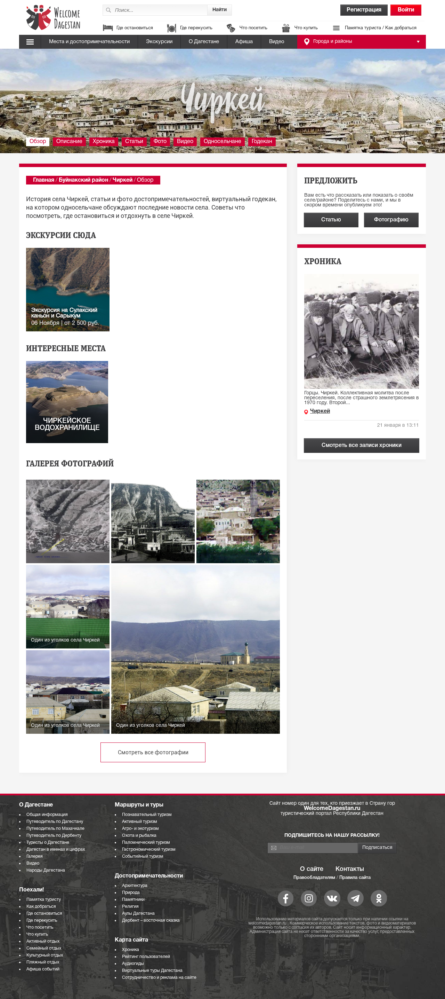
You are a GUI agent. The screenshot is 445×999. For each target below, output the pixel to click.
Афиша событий (42, 969)
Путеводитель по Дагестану (54, 822)
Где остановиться (134, 28)
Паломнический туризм (146, 842)
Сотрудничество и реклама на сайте (159, 978)
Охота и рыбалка (139, 835)
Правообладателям (314, 878)
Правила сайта (355, 878)
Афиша (244, 41)
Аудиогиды (133, 964)
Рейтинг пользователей (146, 957)
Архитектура (134, 886)
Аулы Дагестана (138, 913)
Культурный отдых (44, 955)
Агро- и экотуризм (140, 829)
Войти (406, 10)
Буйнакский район (83, 180)
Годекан (262, 141)
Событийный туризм (142, 856)
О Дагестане (204, 41)
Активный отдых (42, 941)
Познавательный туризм (147, 815)
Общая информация (47, 815)
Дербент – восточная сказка (151, 920)
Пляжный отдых (42, 962)
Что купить (306, 28)
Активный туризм (139, 822)
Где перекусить (196, 28)
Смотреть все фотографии (153, 752)
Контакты (349, 869)
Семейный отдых (43, 948)
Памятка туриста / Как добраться (380, 28)
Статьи (134, 141)
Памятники (133, 900)
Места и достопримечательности (89, 41)
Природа (131, 893)
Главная (43, 180)
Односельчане (222, 141)
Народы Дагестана (45, 870)
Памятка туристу (43, 900)
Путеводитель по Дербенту (53, 835)
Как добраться (41, 906)
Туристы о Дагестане (47, 842)
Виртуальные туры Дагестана (152, 971)
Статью (331, 220)
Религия (130, 906)
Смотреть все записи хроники (362, 445)
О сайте (311, 869)
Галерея (34, 856)
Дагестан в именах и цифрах (55, 849)
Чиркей (122, 180)
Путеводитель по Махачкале (55, 829)
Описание (69, 141)
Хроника (104, 141)
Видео (276, 41)
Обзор (38, 141)
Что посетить (253, 28)
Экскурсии (159, 41)
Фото (160, 141)
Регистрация (364, 10)
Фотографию (391, 220)
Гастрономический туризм (149, 849)
